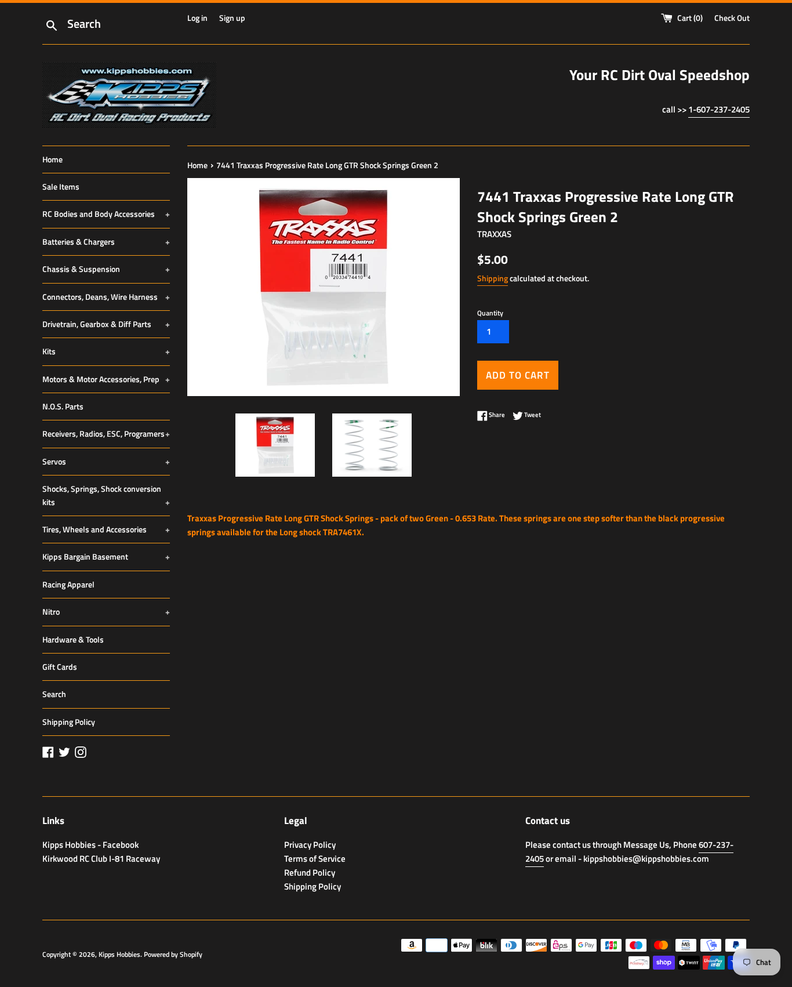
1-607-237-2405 (719, 109)
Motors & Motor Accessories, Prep (106, 379)
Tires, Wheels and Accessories (106, 529)
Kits (106, 351)
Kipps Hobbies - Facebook (90, 844)
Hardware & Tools (73, 639)
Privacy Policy (310, 844)
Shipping (492, 278)
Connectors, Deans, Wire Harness (106, 297)
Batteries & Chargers (106, 241)
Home (52, 159)
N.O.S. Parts (62, 406)
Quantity (490, 312)
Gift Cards (59, 667)
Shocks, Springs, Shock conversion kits (106, 494)
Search (54, 694)
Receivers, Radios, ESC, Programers (106, 433)
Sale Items (60, 186)
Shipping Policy (68, 722)
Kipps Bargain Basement (106, 556)
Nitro (106, 611)
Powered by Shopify (173, 954)
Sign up (232, 18)
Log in (197, 18)
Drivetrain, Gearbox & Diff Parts (106, 324)
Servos (106, 461)
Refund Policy (309, 872)
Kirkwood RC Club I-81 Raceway (101, 858)
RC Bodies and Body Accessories (106, 214)
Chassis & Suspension (106, 269)
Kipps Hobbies (119, 954)
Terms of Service (315, 858)
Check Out (732, 18)
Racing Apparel (68, 584)
